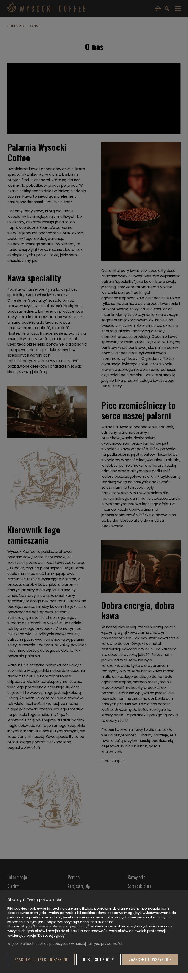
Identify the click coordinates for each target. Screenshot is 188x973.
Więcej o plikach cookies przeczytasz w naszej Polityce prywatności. (65, 943)
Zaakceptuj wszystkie (150, 959)
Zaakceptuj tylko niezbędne (41, 959)
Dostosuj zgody (98, 959)
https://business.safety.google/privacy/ (55, 926)
